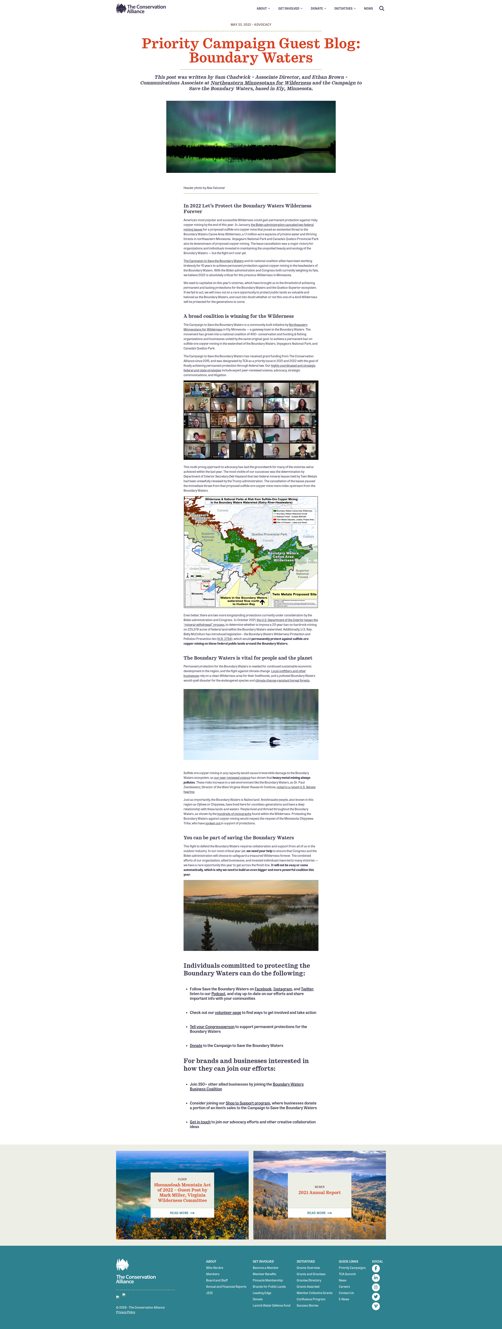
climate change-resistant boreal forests (282, 680)
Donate (196, 1045)
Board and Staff (217, 1280)
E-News (344, 1299)
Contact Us (346, 1293)
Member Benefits (264, 1274)
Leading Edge (262, 1293)
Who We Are (214, 1267)
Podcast (218, 993)
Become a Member (266, 1267)
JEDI (209, 1293)
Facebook (263, 989)
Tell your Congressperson (212, 1026)
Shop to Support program (248, 1103)
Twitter (307, 989)
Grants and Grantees (311, 1274)
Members (212, 1274)
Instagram (282, 989)
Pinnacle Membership (268, 1280)
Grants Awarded (308, 1286)
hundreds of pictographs (234, 813)
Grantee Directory (309, 1280)
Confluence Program (311, 1299)
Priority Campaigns (352, 1267)
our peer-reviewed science (232, 777)
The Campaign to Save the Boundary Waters (214, 260)
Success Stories (307, 1305)
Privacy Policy (125, 1312)
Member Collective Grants (315, 1293)
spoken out (213, 823)
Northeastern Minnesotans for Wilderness (261, 83)
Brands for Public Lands (269, 1286)
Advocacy (262, 24)
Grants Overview (308, 1267)
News (342, 1280)
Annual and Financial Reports (226, 1286)
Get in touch (200, 1122)
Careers (344, 1286)
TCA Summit (347, 1274)
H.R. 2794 (224, 638)
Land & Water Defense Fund (271, 1305)
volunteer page (228, 1012)
